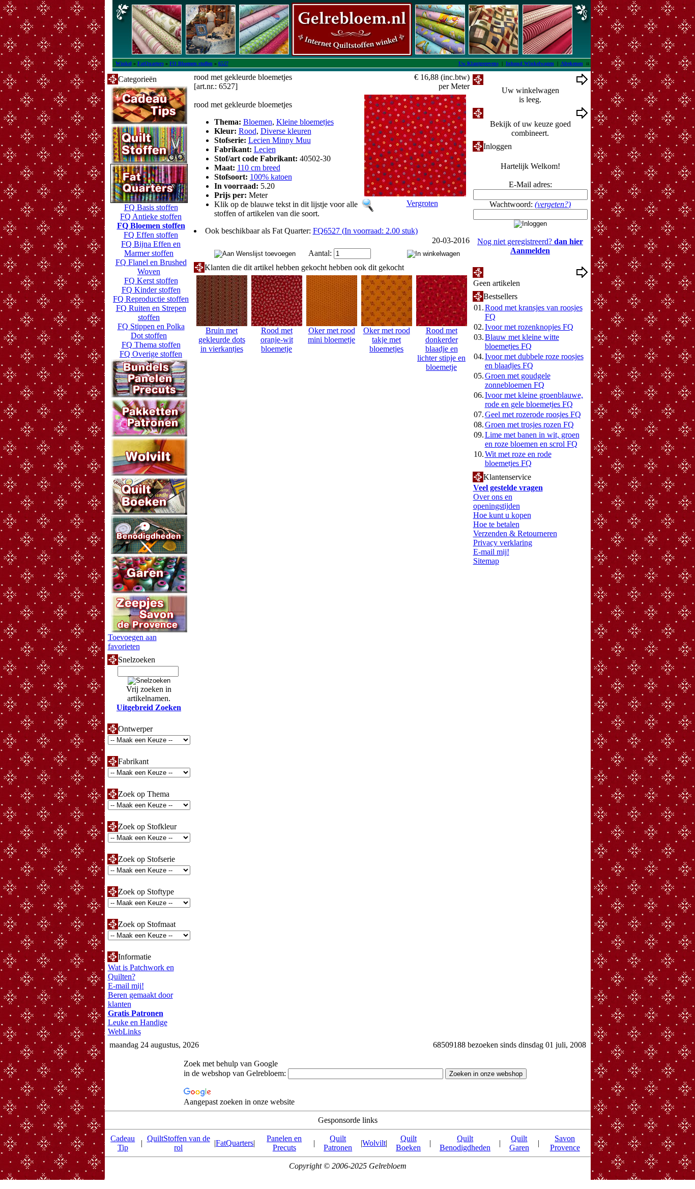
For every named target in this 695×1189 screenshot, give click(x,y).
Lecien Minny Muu (279, 140)
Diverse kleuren (285, 131)
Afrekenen (572, 63)
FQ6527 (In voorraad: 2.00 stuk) (365, 230)
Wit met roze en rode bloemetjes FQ (518, 459)
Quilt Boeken (408, 1143)
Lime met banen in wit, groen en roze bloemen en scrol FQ (532, 439)
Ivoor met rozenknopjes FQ (529, 327)
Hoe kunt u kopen (502, 515)
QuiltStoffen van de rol (178, 1143)
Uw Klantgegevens (478, 63)
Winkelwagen (505, 79)
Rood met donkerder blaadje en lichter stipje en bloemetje (441, 348)
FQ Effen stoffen (151, 234)
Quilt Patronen (338, 1143)
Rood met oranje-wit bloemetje (276, 339)
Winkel (123, 63)
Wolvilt (374, 1143)
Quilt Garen (519, 1143)
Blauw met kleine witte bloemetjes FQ (522, 342)
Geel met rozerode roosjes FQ (533, 414)
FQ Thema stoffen (151, 344)
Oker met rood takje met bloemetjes (386, 339)
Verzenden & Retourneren (515, 533)
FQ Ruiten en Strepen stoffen (151, 313)
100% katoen (271, 176)
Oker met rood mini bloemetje (331, 335)
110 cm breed (258, 167)
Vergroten (422, 203)
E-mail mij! (126, 985)
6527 (223, 63)
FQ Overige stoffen (151, 354)
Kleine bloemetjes (305, 122)
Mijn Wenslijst (506, 272)
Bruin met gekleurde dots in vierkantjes (221, 339)
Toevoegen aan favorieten (132, 642)
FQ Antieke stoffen (151, 216)
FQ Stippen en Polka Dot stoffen (151, 331)
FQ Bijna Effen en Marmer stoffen (151, 248)
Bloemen (257, 122)
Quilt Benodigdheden (465, 1143)
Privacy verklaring (502, 542)
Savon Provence (565, 1143)
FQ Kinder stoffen (151, 289)
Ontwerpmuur (506, 112)
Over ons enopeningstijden (496, 501)
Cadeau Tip (122, 1143)
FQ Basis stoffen (151, 207)
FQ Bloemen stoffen (191, 63)
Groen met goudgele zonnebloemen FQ (518, 380)
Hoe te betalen (496, 524)
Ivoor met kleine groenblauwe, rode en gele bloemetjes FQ (534, 400)
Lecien (265, 149)
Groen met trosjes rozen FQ (529, 424)
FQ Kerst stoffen (151, 280)
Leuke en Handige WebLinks (137, 1027)
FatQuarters (150, 63)
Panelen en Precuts (284, 1143)
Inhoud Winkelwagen (530, 63)
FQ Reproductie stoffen (151, 299)
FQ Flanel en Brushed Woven (151, 267)
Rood (247, 131)
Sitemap (486, 561)
